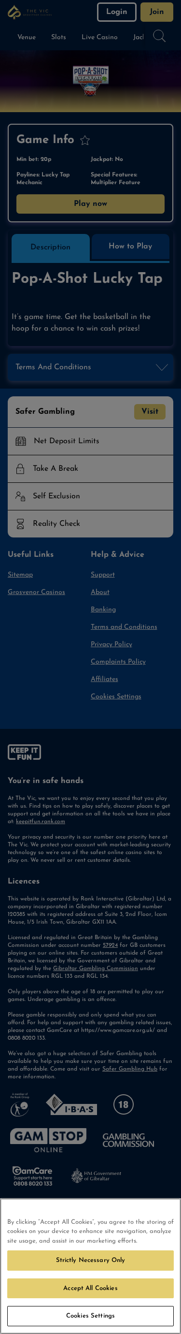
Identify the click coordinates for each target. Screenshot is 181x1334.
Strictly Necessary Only (90, 1260)
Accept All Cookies (90, 1288)
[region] (90, 1266)
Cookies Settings (90, 1316)
